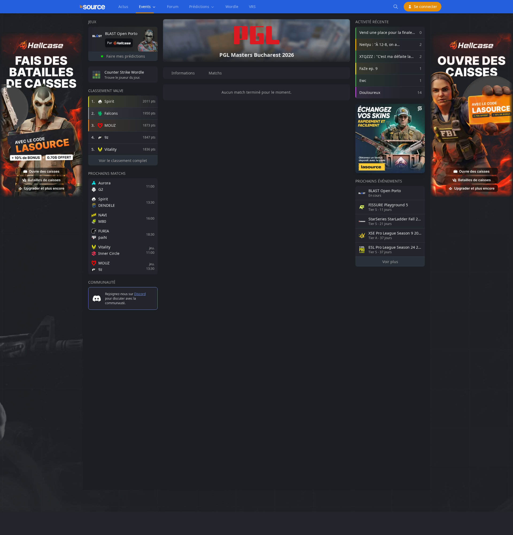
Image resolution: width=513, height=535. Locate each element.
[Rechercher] (396, 6)
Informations (183, 73)
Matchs (215, 73)
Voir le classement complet (123, 160)
